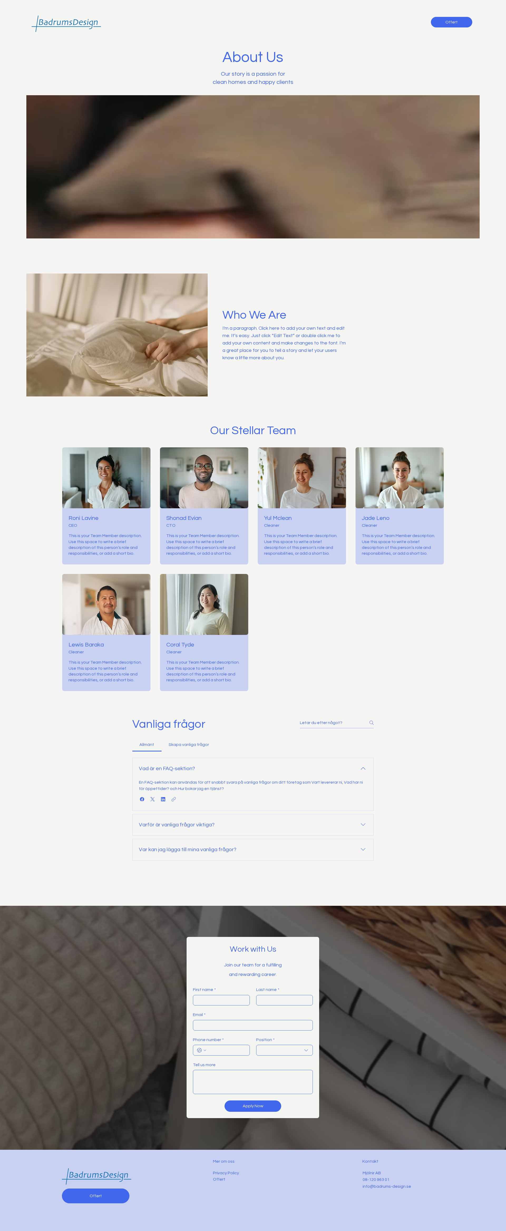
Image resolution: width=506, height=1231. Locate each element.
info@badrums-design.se (387, 1186)
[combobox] (284, 1050)
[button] (142, 799)
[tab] (147, 744)
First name (204, 990)
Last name (267, 990)
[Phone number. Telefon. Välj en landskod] (201, 1050)
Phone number (208, 1040)
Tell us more (204, 1065)
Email (199, 1015)
